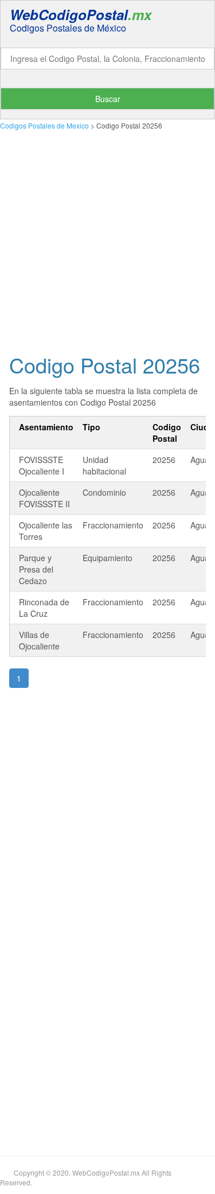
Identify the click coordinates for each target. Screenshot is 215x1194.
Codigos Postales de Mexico (44, 125)
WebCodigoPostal (80, 14)
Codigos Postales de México (68, 27)
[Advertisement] (107, 239)
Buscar (107, 98)
